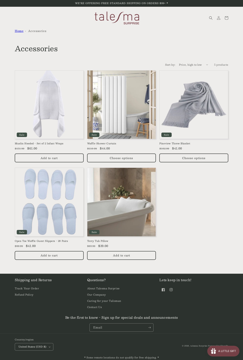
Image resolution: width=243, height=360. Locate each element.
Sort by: (170, 64)
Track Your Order (27, 288)
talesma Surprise (198, 345)
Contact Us (94, 307)
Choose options (121, 158)
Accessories (37, 30)
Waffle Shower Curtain (101, 143)
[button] (211, 18)
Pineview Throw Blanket (174, 143)
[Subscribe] (149, 327)
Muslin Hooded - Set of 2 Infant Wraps (39, 143)
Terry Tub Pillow (97, 241)
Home (19, 30)
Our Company (96, 294)
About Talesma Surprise (103, 288)
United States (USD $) (32, 347)
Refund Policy (24, 294)
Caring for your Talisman (104, 301)
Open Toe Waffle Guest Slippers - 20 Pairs (41, 241)
